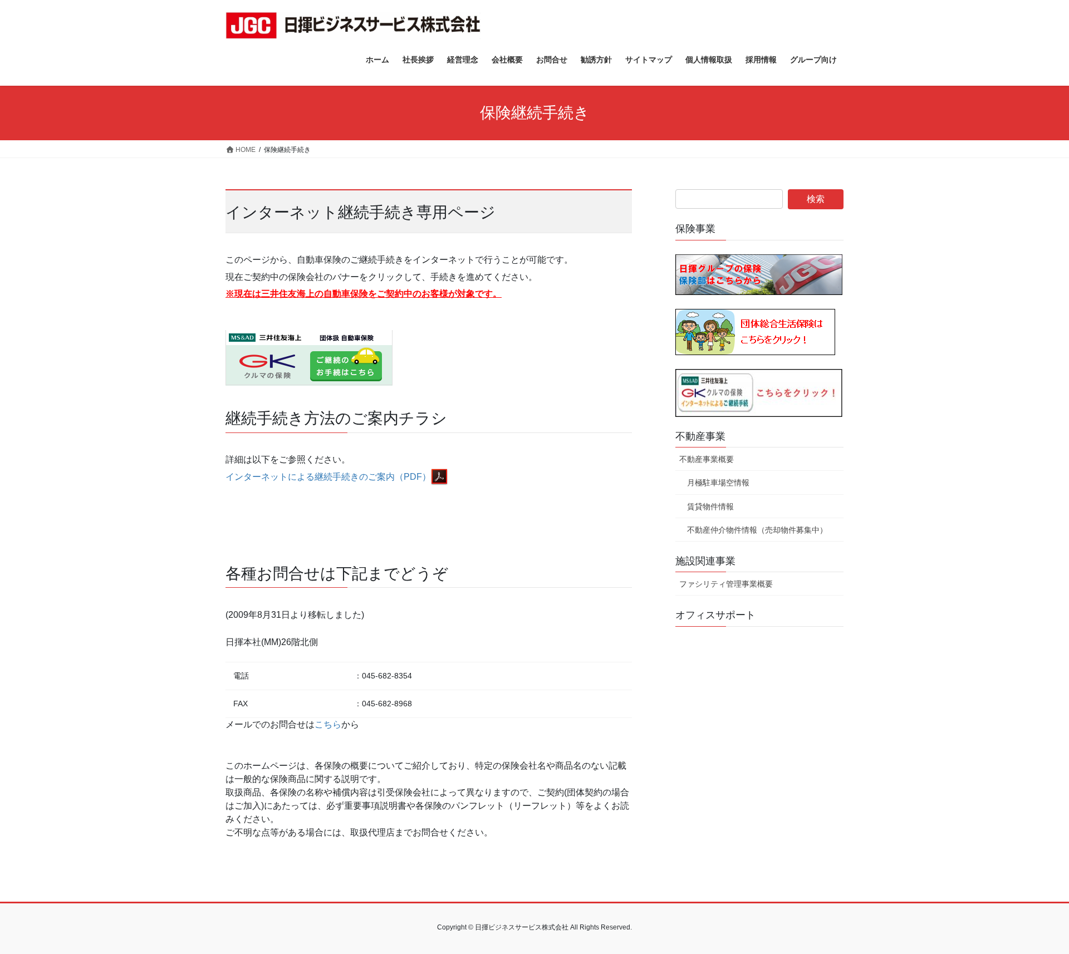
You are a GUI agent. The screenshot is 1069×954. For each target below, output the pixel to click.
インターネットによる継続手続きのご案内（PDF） (328, 476)
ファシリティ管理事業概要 (726, 583)
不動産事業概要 (706, 459)
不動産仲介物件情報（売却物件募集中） (757, 529)
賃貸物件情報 (710, 506)
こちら (328, 724)
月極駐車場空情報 (718, 482)
